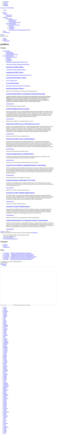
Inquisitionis (34, 232)
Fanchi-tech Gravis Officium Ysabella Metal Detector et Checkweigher (26, 165)
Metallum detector (13, 20)
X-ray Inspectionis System (14, 22)
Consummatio (12, 27)
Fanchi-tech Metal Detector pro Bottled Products (20, 154)
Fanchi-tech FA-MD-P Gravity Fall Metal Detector (20, 139)
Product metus (9, 18)
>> (5, 231)
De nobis (5, 13)
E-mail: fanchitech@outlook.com (10, 238)
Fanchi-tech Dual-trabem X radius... (16, 77)
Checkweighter (12, 21)
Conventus (11, 28)
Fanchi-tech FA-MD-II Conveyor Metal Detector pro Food (22, 124)
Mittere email (3, 264)
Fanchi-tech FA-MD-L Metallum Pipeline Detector (20, 192)
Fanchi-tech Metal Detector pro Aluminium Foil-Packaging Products (25, 94)
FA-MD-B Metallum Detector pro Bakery (18, 109)
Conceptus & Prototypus (14, 24)
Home (4, 12)
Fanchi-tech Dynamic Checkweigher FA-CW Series (20, 180)
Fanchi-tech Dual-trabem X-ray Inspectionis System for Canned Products (27, 220)
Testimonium (9, 16)
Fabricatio (11, 26)
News (4, 31)
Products (5, 17)
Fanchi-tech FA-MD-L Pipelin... (15, 67)
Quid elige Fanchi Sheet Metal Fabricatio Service (19, 29)
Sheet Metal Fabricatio (11, 23)
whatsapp (4, 265)
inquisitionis (8, 103)
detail (12, 103)
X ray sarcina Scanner (12, 83)
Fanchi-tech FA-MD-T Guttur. (14, 72)
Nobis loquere (6, 32)
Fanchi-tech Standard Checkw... (15, 88)
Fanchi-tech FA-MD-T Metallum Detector (18, 206)
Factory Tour (9, 15)
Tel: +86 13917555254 (8, 237)
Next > (3, 231)
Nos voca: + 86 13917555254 (7, 7)
